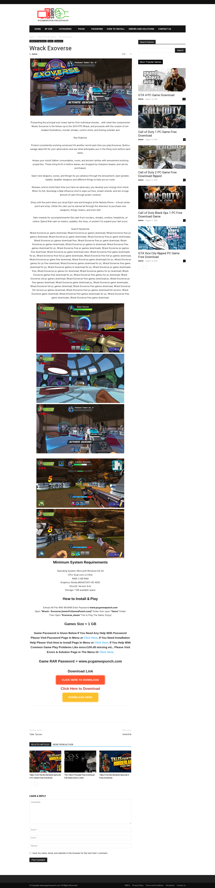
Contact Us (164, 28)
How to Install (116, 28)
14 (184, 99)
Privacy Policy (137, 885)
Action (50, 41)
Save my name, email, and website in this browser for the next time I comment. (70, 853)
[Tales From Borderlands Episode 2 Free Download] (115, 761)
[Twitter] (39, 716)
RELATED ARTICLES (40, 744)
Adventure (58, 41)
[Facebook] (32, 716)
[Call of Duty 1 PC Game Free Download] (162, 116)
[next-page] (36, 783)
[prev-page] (31, 783)
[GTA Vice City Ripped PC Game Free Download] (162, 238)
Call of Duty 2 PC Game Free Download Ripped (157, 174)
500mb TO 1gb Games (47, 37)
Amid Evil (127, 734)
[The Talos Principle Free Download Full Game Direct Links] (80, 761)
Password (97, 28)
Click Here (91, 637)
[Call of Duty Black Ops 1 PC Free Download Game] (162, 197)
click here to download (80, 679)
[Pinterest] (46, 716)
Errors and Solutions (141, 28)
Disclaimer (170, 885)
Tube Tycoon (35, 734)
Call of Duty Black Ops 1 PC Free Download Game (160, 214)
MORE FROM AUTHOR (63, 744)
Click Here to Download (80, 689)
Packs (81, 28)
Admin (34, 54)
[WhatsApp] (52, 716)
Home (38, 28)
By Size (48, 28)
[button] (183, 2)
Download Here (80, 697)
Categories (65, 28)
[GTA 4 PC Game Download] (162, 79)
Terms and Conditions (155, 885)
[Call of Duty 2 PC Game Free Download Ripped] (162, 157)
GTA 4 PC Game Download (156, 95)
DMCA (127, 885)
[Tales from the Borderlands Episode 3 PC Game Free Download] (45, 761)
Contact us (181, 885)
